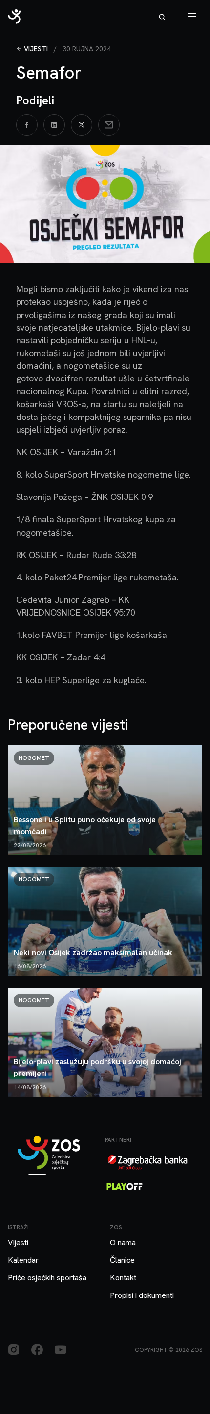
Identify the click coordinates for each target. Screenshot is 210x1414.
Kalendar (23, 1260)
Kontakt (123, 1278)
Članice (122, 1260)
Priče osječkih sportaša (47, 1278)
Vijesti (36, 48)
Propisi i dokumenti (142, 1295)
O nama (123, 1242)
